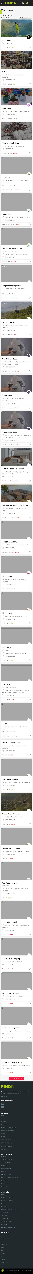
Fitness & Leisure (6, 1174)
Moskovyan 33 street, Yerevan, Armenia (17, 782)
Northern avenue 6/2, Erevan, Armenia (17, 111)
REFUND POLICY (6, 1143)
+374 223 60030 (10, 294)
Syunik (3, 1256)
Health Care (5, 1184)
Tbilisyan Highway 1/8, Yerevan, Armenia (17, 217)
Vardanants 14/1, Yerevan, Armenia (15, 653)
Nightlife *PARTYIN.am (8, 1197)
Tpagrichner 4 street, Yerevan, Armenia (17, 1065)
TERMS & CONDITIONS (8, 1140)
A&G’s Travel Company (11, 959)
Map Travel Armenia (10, 779)
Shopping (4, 1212)
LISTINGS (4, 1122)
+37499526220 (9, 695)
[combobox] (25, 16)
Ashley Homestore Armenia (13, 469)
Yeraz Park (6, 214)
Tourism (4, 755)
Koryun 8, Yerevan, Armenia (13, 962)
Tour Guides (6, 47)
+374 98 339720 (10, 1068)
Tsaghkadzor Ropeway (11, 286)
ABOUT (3, 1119)
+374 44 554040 (10, 584)
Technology (4, 1215)
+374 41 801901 (9, 930)
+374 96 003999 (10, 80)
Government (5, 1181)
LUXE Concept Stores (11, 542)
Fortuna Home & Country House (15, 505)
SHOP (3, 1134)
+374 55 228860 (10, 965)
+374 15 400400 (10, 732)
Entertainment (7, 261)
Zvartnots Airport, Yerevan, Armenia (16, 616)
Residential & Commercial (9, 1209)
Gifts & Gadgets (7, 84)
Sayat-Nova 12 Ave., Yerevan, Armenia (17, 851)
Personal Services (6, 1200)
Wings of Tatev (8, 322)
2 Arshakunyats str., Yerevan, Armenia (17, 996)
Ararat (3, 1238)
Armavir (3, 1241)
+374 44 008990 (10, 367)
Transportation (5, 1221)
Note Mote (6, 108)
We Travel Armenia (9, 883)
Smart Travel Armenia (10, 993)
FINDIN (20, 1270)
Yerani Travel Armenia (10, 814)
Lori (2, 1250)
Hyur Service (7, 576)
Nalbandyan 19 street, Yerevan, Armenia (17, 1031)
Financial (4, 1171)
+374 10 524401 (9, 1034)
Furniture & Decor (8, 371)
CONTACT (4, 1149)
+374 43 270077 (10, 513)
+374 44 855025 (10, 751)
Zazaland (6, 178)
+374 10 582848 (10, 999)
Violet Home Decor (10, 359)
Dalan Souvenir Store (10, 143)
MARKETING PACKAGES (8, 1128)
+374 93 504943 (10, 619)
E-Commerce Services (9, 736)
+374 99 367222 (10, 656)
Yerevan (3, 1265)
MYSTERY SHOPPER (7, 1131)
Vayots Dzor (4, 1262)
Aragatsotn (4, 1235)
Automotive (5, 1156)
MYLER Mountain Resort (12, 249)
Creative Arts (5, 1162)
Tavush (3, 1259)
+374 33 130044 (10, 893)
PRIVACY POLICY (6, 1146)
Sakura (5, 72)
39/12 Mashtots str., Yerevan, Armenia (16, 545)
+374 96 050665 (10, 854)
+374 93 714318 (9, 149)
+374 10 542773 (9, 548)
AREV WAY (6, 40)
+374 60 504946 (10, 785)
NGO (2, 1194)
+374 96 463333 (10, 330)
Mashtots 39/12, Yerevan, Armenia (15, 817)
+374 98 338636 (10, 43)
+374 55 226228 (10, 185)
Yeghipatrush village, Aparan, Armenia (17, 254)
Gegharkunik (5, 1244)
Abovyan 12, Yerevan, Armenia (14, 146)
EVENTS (3, 1125)
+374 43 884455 (10, 820)
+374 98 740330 (10, 220)
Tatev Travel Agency (10, 1028)
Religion (3, 1206)
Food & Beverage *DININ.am (9, 1178)
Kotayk (3, 1247)
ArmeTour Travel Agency (12, 1062)
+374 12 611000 (9, 477)
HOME (3, 1115)
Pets (2, 1203)
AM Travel (6, 685)
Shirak (3, 1253)
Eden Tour (6, 648)
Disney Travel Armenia (11, 848)
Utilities (3, 1224)
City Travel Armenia (10, 922)
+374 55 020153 (9, 257)
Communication (6, 1159)
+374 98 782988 (10, 114)
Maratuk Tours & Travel (11, 743)
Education (4, 1165)
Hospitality (4, 1187)
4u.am (4, 724)
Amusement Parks (8, 190)
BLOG (3, 1137)
